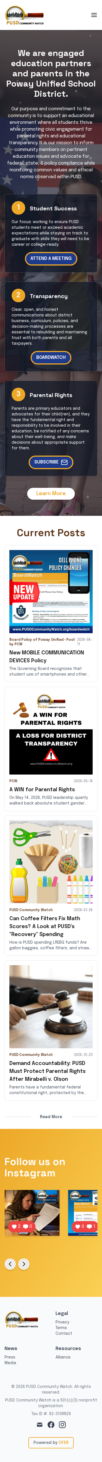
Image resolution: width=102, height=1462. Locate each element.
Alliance (63, 1357)
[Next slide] (23, 1264)
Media (10, 1363)
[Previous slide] (10, 1264)
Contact (64, 1334)
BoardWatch (51, 357)
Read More (51, 1117)
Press (10, 1357)
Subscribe (46, 462)
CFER (64, 1443)
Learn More (51, 493)
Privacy (62, 1322)
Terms (61, 1328)
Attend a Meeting (51, 258)
